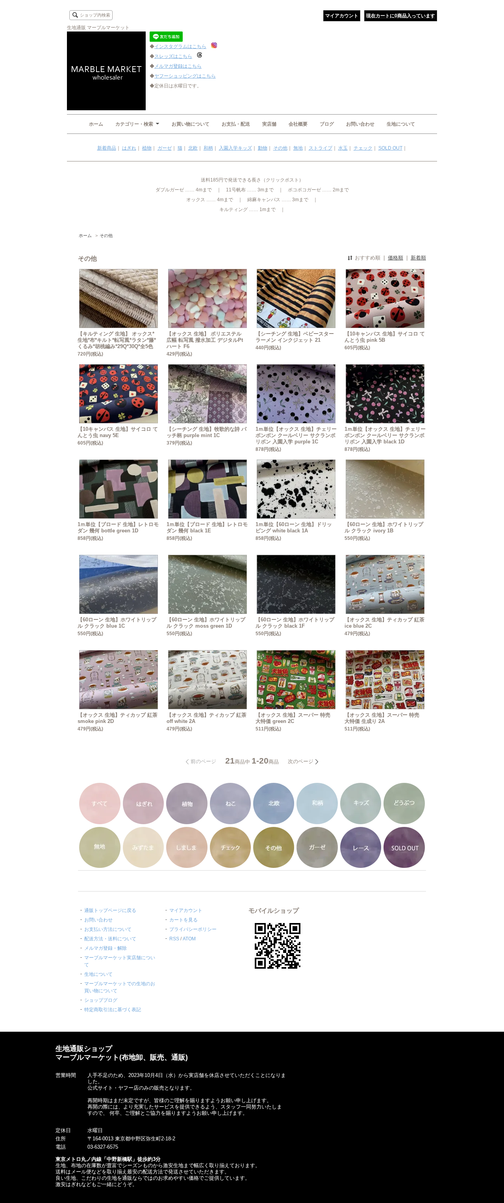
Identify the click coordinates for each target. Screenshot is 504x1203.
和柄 (208, 148)
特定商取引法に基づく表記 (112, 1009)
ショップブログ (100, 1000)
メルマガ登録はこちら (178, 66)
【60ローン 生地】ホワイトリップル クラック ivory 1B (384, 527)
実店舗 (269, 124)
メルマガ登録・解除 (105, 948)
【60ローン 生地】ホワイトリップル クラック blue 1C (117, 623)
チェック (363, 148)
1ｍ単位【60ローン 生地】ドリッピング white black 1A (294, 527)
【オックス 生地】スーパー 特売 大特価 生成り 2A (382, 718)
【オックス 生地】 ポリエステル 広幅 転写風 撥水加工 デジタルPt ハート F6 (205, 340)
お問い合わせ (360, 124)
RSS (174, 939)
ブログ (327, 124)
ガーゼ (165, 148)
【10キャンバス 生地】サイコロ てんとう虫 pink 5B (385, 337)
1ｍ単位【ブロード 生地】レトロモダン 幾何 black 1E (207, 527)
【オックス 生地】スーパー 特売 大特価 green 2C (293, 718)
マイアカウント (341, 16)
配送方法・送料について (110, 939)
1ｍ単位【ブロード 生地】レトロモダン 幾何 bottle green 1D (118, 527)
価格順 (395, 258)
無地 (298, 148)
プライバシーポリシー (193, 929)
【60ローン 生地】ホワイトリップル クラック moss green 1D (206, 623)
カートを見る (183, 920)
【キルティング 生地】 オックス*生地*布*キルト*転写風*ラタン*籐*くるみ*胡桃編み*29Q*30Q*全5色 (117, 340)
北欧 (193, 148)
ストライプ (320, 148)
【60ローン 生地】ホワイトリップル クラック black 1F (295, 623)
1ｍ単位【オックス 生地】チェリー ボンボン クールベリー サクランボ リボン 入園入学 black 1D (385, 435)
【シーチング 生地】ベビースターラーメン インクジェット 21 (295, 337)
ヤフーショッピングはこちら (185, 76)
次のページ (300, 761)
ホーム (96, 124)
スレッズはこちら (173, 56)
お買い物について (190, 124)
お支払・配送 (236, 124)
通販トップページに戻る (110, 910)
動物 (262, 148)
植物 (147, 148)
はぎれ (129, 148)
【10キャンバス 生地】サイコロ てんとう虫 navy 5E (118, 432)
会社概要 (298, 124)
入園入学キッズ (235, 148)
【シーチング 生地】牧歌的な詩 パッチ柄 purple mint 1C (206, 432)
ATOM (189, 939)
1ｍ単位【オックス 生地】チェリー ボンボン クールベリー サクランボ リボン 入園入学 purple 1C (296, 435)
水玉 (343, 148)
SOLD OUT (390, 148)
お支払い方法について (108, 929)
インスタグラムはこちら (180, 46)
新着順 (418, 258)
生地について (401, 124)
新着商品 (106, 148)
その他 (280, 148)
